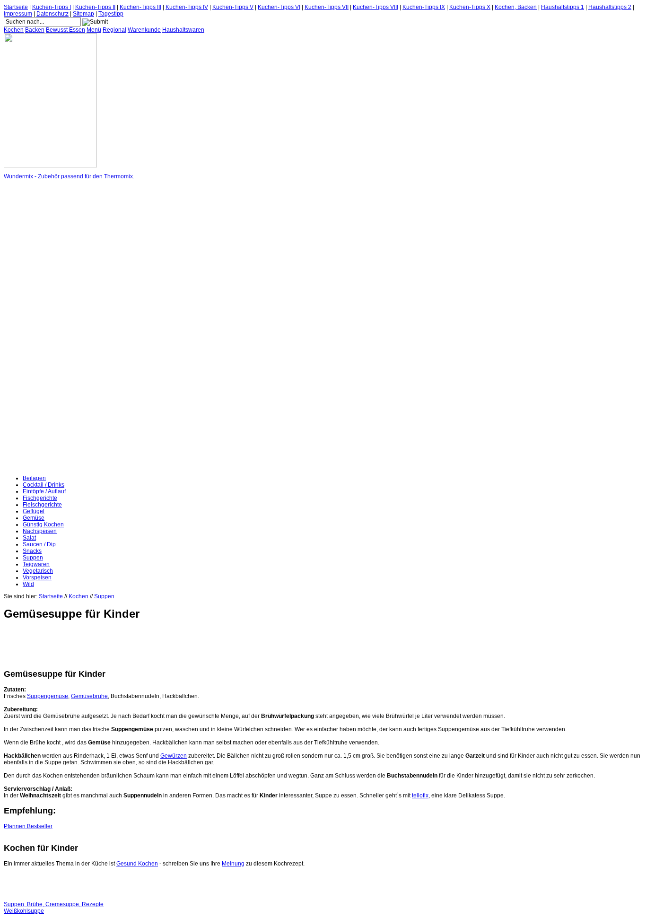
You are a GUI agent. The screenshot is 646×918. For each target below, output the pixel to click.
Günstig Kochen (43, 524)
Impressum (18, 13)
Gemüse (33, 518)
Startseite (16, 7)
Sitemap (83, 13)
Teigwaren (36, 564)
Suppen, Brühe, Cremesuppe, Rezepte (54, 904)
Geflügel (33, 511)
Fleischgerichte (42, 504)
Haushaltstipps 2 (609, 7)
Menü (94, 29)
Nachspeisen (40, 531)
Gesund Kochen (137, 863)
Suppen (33, 557)
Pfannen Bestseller (28, 826)
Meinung (233, 863)
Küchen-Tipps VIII (375, 7)
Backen (34, 29)
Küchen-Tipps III (140, 7)
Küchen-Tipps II (95, 7)
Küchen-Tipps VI (279, 7)
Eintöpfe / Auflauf (44, 491)
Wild (28, 584)
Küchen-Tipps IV (187, 7)
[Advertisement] (41, 327)
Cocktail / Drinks (43, 484)
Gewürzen (173, 755)
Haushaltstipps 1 (562, 7)
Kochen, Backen (516, 7)
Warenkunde (144, 29)
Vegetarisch (38, 571)
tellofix (420, 795)
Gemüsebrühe (89, 696)
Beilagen (34, 478)
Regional (114, 29)
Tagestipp (110, 13)
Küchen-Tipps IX (423, 7)
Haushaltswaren (183, 29)
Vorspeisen (37, 577)
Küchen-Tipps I (51, 7)
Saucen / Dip (39, 544)
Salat (29, 537)
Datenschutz (52, 13)
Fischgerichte (40, 498)
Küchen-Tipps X (469, 7)
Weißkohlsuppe (24, 911)
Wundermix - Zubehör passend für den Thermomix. (69, 176)
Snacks (32, 551)
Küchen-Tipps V (232, 7)
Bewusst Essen (65, 29)
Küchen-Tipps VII (327, 7)
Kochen (14, 29)
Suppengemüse (47, 696)
